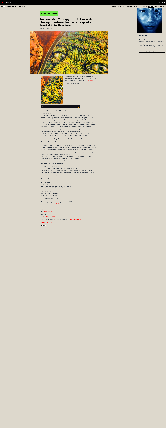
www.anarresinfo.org (46, 222)
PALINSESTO (122, 6)
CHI (145, 6)
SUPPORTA (151, 6)
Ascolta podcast (50, 13)
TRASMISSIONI (129, 6)
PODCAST (135, 6)
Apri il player (162, 2)
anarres (44, 225)
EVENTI (140, 6)
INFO (115, 6)
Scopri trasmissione (151, 51)
